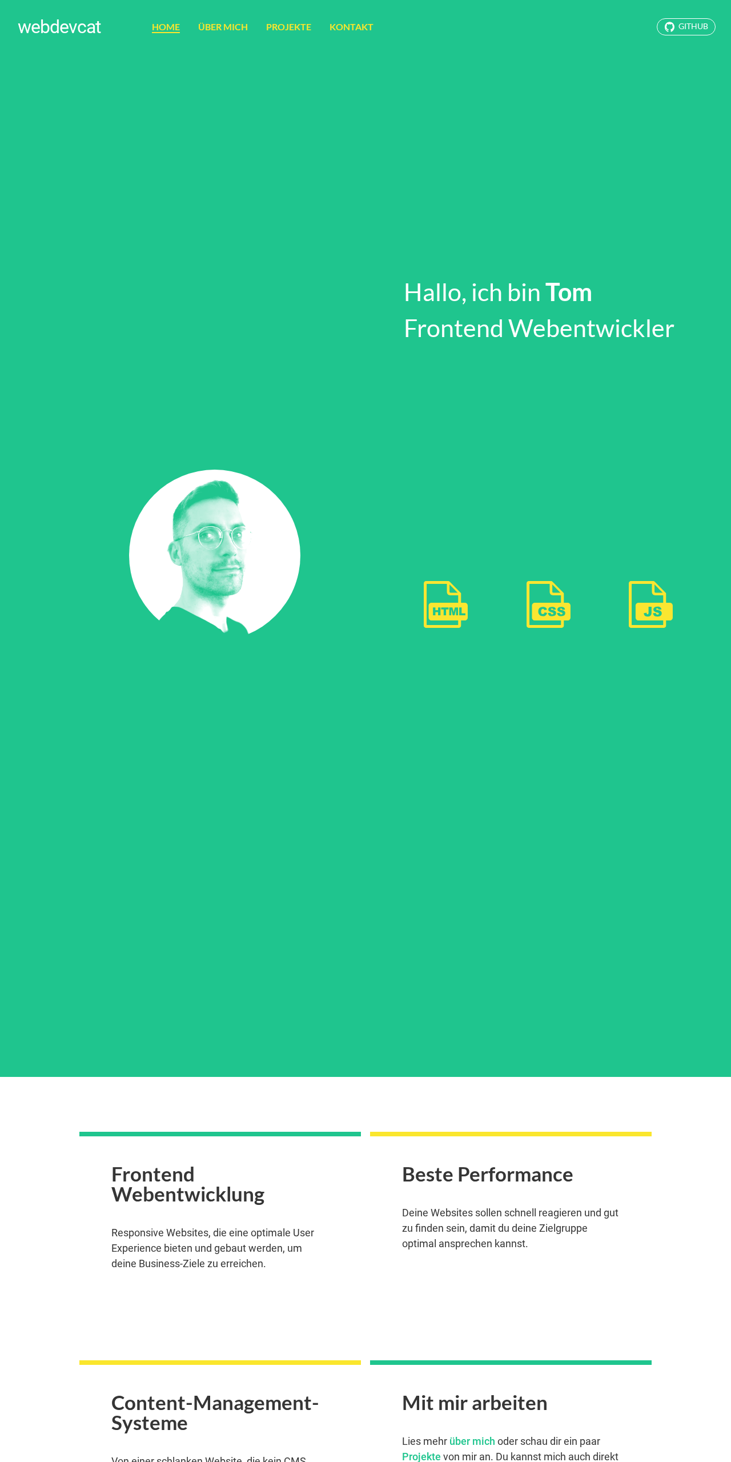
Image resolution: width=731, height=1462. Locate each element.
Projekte (288, 26)
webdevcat (59, 27)
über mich (472, 1441)
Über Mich (223, 26)
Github (693, 26)
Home (166, 26)
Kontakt (351, 26)
